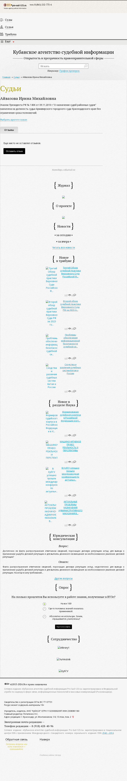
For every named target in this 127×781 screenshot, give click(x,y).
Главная (6, 77)
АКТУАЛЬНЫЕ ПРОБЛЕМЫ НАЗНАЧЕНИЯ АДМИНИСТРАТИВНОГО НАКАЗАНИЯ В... (71, 507)
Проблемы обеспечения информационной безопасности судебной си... (70, 340)
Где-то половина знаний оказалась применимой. (66, 610)
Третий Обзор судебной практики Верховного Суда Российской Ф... (70, 272)
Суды (8, 20)
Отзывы (9, 129)
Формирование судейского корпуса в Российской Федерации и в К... (70, 416)
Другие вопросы (63, 578)
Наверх (45, 739)
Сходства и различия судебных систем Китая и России (70, 369)
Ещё (8, 41)
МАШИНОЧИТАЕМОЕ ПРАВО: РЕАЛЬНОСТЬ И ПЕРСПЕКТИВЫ (70, 446)
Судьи (9, 27)
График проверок (70, 70)
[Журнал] (63, 196)
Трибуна (10, 34)
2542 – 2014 (108, 733)
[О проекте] (63, 217)
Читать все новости (63, 247)
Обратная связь (16, 739)
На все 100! (66, 603)
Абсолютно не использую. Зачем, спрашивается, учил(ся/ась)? (66, 617)
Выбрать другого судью (13, 119)
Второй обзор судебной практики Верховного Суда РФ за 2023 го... (70, 305)
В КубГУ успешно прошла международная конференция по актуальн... (70, 473)
